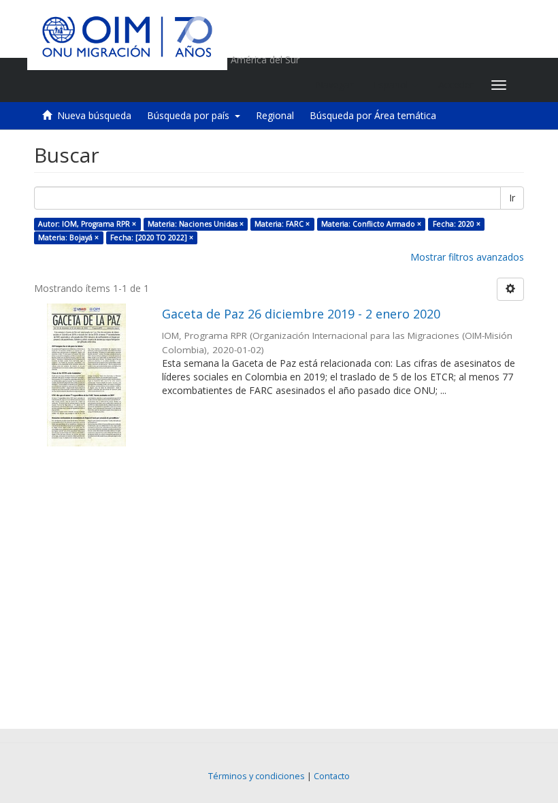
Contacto (332, 776)
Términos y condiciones (256, 776)
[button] (395, 85)
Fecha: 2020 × (456, 224)
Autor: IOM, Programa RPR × (87, 224)
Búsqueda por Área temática (373, 115)
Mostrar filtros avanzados (467, 256)
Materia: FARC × (282, 224)
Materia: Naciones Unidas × (196, 224)
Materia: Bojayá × (68, 237)
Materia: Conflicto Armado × (371, 224)
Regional (275, 115)
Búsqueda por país (191, 115)
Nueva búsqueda (94, 115)
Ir (512, 197)
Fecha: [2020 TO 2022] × (151, 237)
